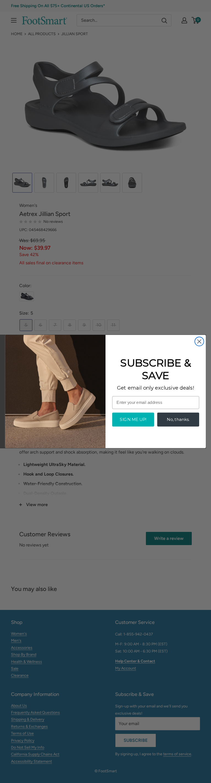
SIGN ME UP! (133, 419)
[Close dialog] (199, 341)
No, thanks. (178, 419)
